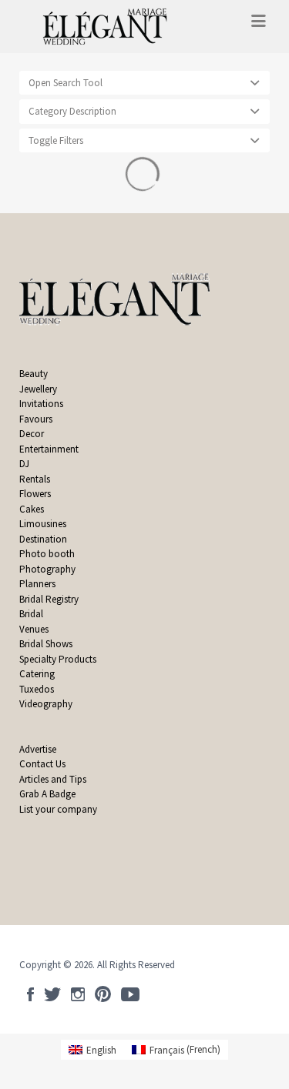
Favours (37, 419)
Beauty (33, 373)
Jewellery (38, 389)
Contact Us (42, 763)
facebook (30, 994)
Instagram (78, 994)
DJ (24, 463)
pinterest (103, 994)
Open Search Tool (65, 82)
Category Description (72, 111)
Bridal (31, 613)
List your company (58, 809)
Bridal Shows (45, 643)
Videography (45, 703)
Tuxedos (36, 689)
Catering (37, 673)
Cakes (31, 509)
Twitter (52, 994)
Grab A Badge (47, 793)
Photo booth (47, 553)
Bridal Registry (49, 599)
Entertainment (49, 449)
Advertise (37, 749)
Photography (47, 569)
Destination (43, 539)
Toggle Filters (56, 140)
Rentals (34, 479)
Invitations (41, 403)
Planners (37, 583)
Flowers (35, 493)
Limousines (42, 523)
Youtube (130, 994)
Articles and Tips (52, 779)
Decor (31, 433)
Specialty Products (57, 659)
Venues (34, 629)
